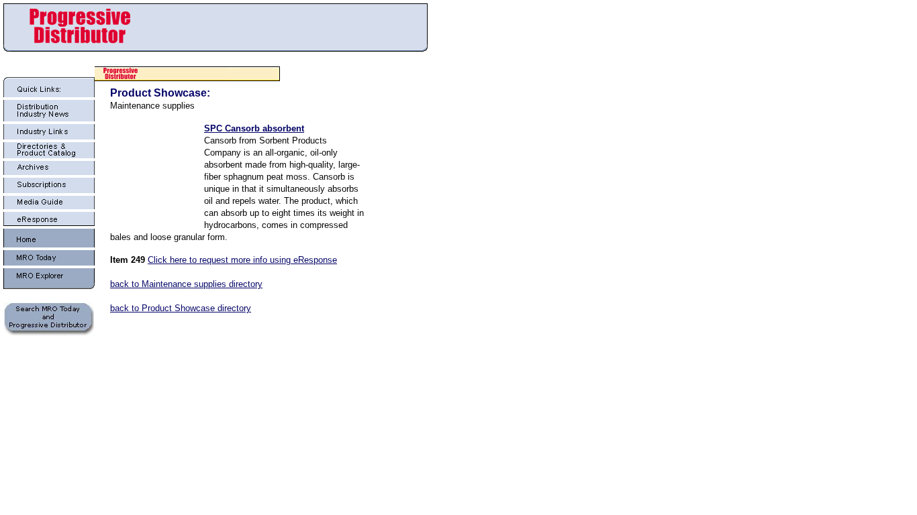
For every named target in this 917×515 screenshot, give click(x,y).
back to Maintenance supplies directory (186, 284)
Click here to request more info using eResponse (242, 260)
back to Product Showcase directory (180, 308)
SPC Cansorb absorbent (254, 128)
